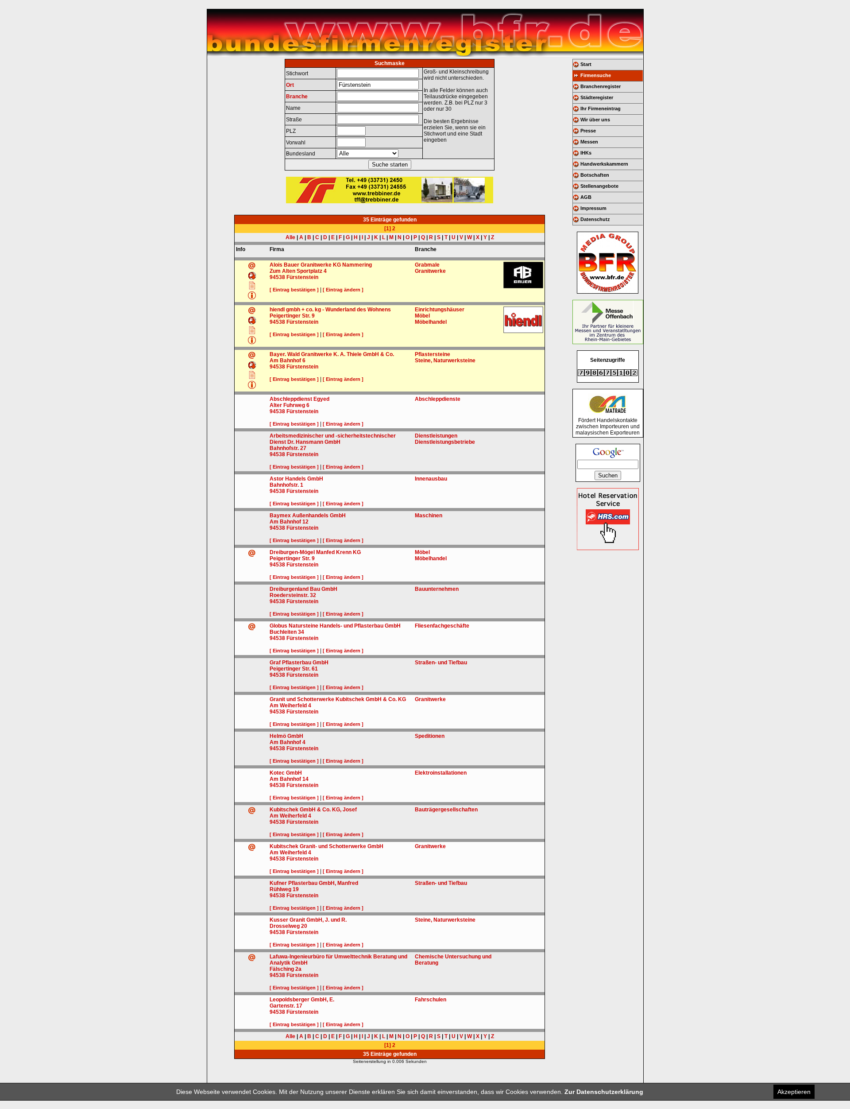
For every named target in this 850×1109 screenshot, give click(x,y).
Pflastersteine (432, 354)
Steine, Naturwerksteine (445, 360)
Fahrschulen (430, 1000)
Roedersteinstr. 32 (293, 595)
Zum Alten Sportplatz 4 (298, 271)
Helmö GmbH (286, 736)
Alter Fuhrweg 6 (289, 405)
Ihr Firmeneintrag (600, 108)
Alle (290, 237)
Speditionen (429, 736)
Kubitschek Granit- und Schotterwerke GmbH (326, 846)
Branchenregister (600, 86)
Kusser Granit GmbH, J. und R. (308, 920)
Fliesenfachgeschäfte (442, 626)
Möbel (422, 316)
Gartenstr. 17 (286, 1006)
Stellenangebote (599, 186)
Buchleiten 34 (287, 632)
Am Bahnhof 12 (289, 522)
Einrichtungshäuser (439, 309)
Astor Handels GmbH (296, 479)
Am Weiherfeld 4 (290, 705)
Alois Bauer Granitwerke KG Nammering (321, 265)
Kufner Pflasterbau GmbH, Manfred (314, 883)
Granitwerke (430, 271)
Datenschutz (595, 219)
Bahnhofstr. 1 (286, 485)
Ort (290, 85)
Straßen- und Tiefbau (441, 662)
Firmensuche (595, 75)
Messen (589, 141)
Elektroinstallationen (441, 773)
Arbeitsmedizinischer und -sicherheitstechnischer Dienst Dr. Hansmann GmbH (333, 439)
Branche (297, 96)
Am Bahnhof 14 (289, 779)
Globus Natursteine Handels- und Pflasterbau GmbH (335, 626)
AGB (585, 197)
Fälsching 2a (285, 969)
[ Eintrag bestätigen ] (294, 289)
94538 (277, 277)
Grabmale (427, 265)
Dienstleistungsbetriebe (445, 442)
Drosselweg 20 (288, 926)
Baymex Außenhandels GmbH (308, 515)
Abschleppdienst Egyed (299, 399)
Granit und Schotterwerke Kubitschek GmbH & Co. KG (338, 699)
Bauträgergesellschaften (446, 810)
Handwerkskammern (604, 164)
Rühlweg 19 (284, 889)
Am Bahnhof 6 (287, 360)
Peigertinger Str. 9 (292, 316)
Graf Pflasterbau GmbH (299, 662)
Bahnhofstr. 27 (288, 448)
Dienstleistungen (436, 436)
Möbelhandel (431, 322)
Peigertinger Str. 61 (294, 669)
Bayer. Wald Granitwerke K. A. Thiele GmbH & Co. (332, 354)
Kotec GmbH (286, 773)
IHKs (585, 152)
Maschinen (428, 515)
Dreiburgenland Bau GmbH (303, 589)
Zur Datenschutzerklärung (603, 1091)
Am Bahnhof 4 (287, 742)
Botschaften (594, 175)
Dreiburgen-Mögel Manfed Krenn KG (315, 552)
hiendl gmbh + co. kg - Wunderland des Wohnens (330, 309)
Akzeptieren (794, 1091)
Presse (588, 130)
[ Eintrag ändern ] (343, 289)
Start (585, 64)
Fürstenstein (302, 277)
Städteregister (596, 97)
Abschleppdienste (437, 399)
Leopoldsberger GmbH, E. (302, 1000)
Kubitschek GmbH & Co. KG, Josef (313, 810)
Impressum (593, 208)
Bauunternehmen (437, 589)
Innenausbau (431, 479)
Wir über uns (595, 119)
